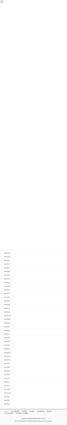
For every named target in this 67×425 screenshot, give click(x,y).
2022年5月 (7, 374)
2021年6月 (7, 404)
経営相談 (24, 411)
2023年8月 (7, 330)
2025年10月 (7, 256)
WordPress (23, 421)
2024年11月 (7, 282)
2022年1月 (7, 385)
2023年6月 (7, 337)
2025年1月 (7, 279)
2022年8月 (7, 367)
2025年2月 (7, 275)
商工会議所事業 (9, 413)
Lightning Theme (33, 421)
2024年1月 (7, 312)
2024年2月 (7, 308)
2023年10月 (7, 323)
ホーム (6, 411)
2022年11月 (7, 356)
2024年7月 (7, 293)
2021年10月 (7, 393)
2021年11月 (7, 389)
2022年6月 (7, 371)
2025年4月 (7, 271)
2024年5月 (7, 301)
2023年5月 (7, 341)
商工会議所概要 (15, 411)
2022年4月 (7, 378)
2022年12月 (7, 352)
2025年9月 (7, 260)
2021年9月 (7, 396)
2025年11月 (7, 253)
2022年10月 (7, 360)
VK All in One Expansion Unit (45, 421)
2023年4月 (7, 345)
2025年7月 (7, 264)
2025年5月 (7, 268)
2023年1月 (7, 349)
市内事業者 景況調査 (22, 413)
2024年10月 (7, 286)
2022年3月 (7, 382)
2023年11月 (7, 319)
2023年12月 (7, 315)
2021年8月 (7, 400)
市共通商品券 (40, 411)
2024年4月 (7, 304)
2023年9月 (7, 326)
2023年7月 (7, 334)
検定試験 (49, 411)
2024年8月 (7, 290)
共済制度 (31, 411)
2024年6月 (7, 297)
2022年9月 (7, 363)
